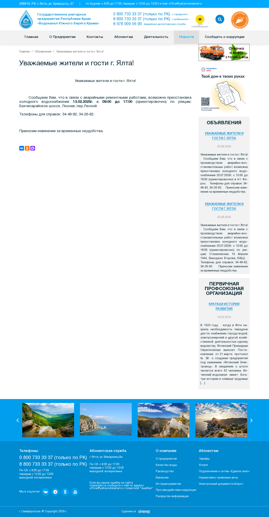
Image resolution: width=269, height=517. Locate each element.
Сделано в (129, 511)
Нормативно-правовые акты (218, 478)
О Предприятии (62, 37)
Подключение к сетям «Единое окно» (224, 471)
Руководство (165, 471)
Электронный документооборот (221, 484)
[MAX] (32, 148)
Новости (186, 37)
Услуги (203, 465)
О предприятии (166, 459)
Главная (31, 37)
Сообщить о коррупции (224, 37)
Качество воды (166, 465)
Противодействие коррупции (176, 490)
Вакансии (162, 478)
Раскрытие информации (172, 496)
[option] (48, 420)
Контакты (95, 37)
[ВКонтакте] (21, 148)
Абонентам (123, 37)
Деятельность (156, 37)
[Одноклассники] (27, 148)
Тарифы (204, 459)
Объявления (43, 52)
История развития (168, 484)
